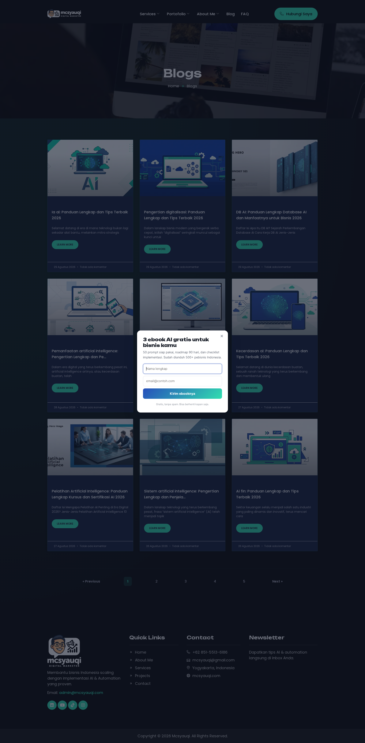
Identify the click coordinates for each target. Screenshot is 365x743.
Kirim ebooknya (182, 394)
